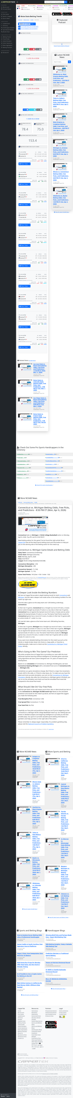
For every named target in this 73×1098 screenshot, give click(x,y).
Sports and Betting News (28, 502)
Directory (5, 25)
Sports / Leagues (7, 16)
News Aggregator (7, 45)
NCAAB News (32, 360)
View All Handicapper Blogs (58, 988)
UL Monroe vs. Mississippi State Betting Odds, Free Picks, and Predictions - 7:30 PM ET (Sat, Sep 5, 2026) (65, 848)
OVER (25, 109)
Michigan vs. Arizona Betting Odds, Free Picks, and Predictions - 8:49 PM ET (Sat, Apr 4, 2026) (61, 152)
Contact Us (21, 1038)
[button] (70, 2)
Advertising (35, 1014)
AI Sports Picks (49, 1016)
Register (3, 1096)
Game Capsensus (7, 43)
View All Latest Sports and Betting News (58, 917)
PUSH (38, 49)
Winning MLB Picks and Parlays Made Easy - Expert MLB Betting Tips (58, 936)
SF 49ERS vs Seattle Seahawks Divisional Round (56, 971)
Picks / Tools (24, 164)
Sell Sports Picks (22, 1036)
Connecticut (63, 595)
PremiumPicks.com (42, 577)
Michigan (21, 597)
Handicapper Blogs (37, 1029)
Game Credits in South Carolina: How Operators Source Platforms (29, 945)
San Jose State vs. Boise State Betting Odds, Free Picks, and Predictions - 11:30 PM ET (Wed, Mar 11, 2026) (39, 368)
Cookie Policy (62, 1014)
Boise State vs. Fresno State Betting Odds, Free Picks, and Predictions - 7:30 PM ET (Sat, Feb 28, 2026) (39, 419)
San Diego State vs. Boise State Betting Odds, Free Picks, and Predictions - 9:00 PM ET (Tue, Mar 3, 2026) (39, 402)
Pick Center (6, 14)
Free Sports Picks (36, 1038)
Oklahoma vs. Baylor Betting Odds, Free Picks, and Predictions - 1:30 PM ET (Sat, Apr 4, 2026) (61, 200)
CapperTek (20, 19)
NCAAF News (64, 778)
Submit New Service (37, 1021)
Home (19, 1011)
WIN (26, 49)
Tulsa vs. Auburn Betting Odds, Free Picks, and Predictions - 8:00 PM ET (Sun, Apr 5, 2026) (61, 102)
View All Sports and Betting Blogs (30, 995)
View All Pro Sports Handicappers (45, 485)
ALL (19, 26)
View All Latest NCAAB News (30, 909)
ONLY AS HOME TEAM (34, 26)
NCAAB (32, 19)
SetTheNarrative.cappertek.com (54, 958)
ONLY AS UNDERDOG (25, 28)
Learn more (51, 729)
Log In (8, 1096)
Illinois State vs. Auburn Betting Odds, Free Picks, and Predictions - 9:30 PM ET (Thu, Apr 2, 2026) (36, 790)
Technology (35, 1011)
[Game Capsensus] (24, 152)
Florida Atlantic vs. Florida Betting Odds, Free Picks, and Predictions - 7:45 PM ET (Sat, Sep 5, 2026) (65, 821)
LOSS (32, 49)
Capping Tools (21, 1021)
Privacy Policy (62, 1012)
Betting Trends (7, 37)
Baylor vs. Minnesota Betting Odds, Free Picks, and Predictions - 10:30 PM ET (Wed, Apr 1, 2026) (36, 866)
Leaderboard (6, 23)
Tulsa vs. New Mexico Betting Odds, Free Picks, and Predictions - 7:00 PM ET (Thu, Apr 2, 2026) (36, 841)
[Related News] (25, 152)
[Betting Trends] (20, 152)
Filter (27, 24)
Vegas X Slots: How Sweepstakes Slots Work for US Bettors (30, 954)
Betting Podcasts (7, 47)
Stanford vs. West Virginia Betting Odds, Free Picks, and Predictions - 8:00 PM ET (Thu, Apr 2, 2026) (37, 815)
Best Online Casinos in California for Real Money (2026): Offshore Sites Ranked (29, 985)
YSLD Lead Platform (37, 1040)
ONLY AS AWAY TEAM (25, 26)
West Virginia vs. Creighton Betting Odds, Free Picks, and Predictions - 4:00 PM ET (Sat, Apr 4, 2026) (61, 126)
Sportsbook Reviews (8, 29)
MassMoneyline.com (51, 940)
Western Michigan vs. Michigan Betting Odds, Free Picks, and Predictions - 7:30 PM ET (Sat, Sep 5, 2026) (65, 875)
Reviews (20, 1019)
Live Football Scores (50, 1014)
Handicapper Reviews (9, 27)
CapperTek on (35, 1043)
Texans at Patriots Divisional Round (58, 963)
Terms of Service (63, 1011)
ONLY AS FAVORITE (33, 28)
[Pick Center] (19, 152)
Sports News (6, 18)
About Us (20, 1033)
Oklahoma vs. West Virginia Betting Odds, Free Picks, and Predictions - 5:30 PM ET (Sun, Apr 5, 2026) (61, 78)
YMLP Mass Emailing (37, 1041)
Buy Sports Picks (22, 1035)
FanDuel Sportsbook (50, 1012)
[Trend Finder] (21, 152)
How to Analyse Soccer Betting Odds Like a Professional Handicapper (29, 936)
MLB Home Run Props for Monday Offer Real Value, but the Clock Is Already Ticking (28, 965)
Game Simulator (7, 41)
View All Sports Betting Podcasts (61, 46)
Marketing (34, 1012)
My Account (6, 7)
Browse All (6, 52)
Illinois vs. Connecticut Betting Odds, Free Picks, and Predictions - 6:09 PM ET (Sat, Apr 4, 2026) (61, 176)
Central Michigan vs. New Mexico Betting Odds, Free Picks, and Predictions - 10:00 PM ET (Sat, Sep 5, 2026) (65, 793)
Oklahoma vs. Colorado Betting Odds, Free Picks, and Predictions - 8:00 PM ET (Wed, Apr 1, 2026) (36, 891)
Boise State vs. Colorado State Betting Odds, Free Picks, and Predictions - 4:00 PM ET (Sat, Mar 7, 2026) (39, 385)
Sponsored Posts (36, 1016)
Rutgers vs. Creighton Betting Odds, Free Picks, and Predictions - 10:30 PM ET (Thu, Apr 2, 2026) (36, 764)
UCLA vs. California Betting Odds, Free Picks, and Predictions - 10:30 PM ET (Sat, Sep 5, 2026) (65, 767)
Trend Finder (6, 39)
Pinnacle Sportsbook (51, 1011)
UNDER (32, 109)
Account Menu (7, 9)
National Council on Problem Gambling (41, 724)
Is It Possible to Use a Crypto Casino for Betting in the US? (29, 975)
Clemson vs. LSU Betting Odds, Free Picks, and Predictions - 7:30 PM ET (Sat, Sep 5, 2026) (65, 901)
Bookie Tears (6, 32)
